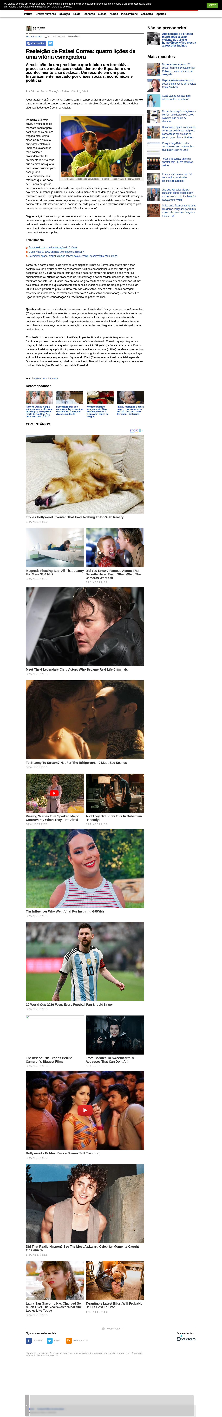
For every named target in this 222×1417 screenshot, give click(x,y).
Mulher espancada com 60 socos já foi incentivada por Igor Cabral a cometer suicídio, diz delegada (178, 69)
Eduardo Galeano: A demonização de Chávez (52, 247)
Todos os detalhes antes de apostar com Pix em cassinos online (177, 162)
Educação (64, 14)
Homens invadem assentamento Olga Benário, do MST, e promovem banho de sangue (97, 411)
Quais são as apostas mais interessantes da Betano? (176, 97)
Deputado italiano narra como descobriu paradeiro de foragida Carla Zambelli (179, 84)
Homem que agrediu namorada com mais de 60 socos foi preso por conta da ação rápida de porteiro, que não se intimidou (178, 132)
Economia (89, 14)
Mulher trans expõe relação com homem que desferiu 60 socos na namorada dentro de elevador (179, 116)
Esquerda (54, 378)
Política (28, 14)
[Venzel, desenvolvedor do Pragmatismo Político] (186, 1338)
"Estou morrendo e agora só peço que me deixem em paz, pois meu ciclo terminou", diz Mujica (130, 410)
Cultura (102, 14)
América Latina (34, 37)
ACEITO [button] (212, 5)
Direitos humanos (45, 14)
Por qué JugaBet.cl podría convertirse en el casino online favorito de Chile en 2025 (178, 146)
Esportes (160, 14)
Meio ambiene (129, 14)
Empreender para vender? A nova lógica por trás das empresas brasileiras (177, 177)
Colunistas (146, 14)
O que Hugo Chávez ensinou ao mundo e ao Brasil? (56, 252)
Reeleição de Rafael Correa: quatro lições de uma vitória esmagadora (80, 54)
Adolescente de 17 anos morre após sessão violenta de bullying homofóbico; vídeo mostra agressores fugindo (179, 39)
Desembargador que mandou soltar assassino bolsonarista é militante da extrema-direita (69, 410)
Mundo (114, 14)
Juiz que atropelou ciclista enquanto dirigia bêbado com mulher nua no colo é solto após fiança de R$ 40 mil (179, 194)
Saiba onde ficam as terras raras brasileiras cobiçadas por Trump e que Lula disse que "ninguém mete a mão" (179, 210)
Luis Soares (39, 28)
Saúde (76, 14)
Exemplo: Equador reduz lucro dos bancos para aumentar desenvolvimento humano (72, 256)
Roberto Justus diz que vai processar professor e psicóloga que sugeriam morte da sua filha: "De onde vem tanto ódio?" (39, 411)
